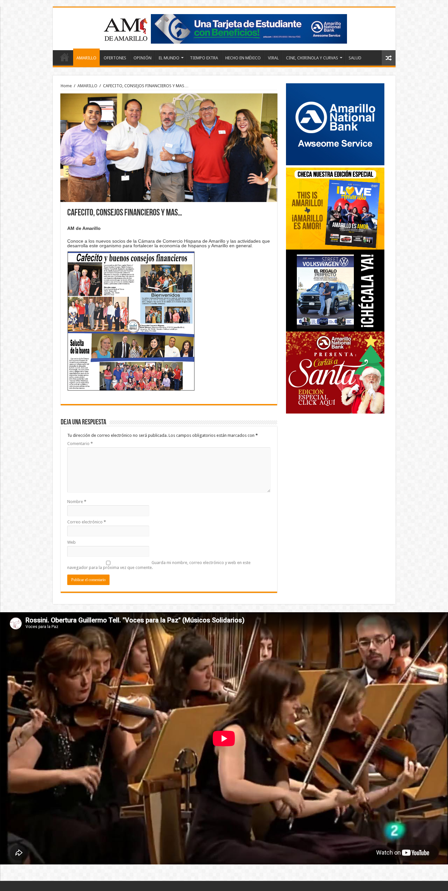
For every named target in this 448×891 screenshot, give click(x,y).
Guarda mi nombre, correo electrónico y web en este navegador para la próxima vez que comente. (159, 565)
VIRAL (273, 57)
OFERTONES (115, 57)
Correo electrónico (86, 521)
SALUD (355, 57)
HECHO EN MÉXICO (243, 57)
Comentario (80, 443)
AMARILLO (86, 57)
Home (64, 57)
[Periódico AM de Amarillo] (224, 27)
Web (71, 542)
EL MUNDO (169, 57)
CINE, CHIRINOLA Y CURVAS (312, 57)
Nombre (76, 501)
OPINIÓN (142, 57)
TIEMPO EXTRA (204, 57)
